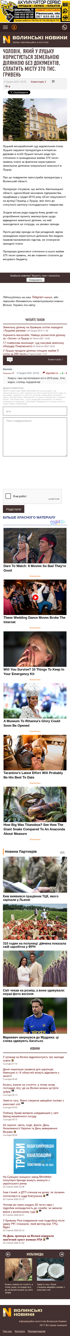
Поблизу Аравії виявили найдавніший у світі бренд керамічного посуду (30, 1114)
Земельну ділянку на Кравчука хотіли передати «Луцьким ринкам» (33, 328)
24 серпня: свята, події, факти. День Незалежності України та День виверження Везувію (30, 1128)
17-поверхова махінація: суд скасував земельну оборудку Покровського (33, 344)
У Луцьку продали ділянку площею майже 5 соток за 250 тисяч (31, 352)
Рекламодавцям (36, 1331)
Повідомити (35, 279)
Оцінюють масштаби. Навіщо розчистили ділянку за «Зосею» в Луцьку (34, 336)
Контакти (20, 1331)
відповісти (52, 373)
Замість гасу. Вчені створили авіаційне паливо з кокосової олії (33, 1102)
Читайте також (35, 320)
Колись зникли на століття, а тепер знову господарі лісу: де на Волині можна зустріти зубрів (31, 1087)
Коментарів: (38, 81)
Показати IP (8, 373)
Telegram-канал (42, 297)
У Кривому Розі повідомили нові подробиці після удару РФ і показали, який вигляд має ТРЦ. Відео (34, 1223)
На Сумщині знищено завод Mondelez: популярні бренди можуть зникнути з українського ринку (27, 1180)
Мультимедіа (35, 1254)
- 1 (65, 373)
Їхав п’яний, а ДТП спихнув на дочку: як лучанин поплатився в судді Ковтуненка (34, 1194)
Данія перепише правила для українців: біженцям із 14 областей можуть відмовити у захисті (31, 1072)
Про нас (7, 1331)
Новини (35, 1048)
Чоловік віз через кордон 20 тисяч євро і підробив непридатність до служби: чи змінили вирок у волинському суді (32, 1208)
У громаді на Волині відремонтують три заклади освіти (33, 1058)
